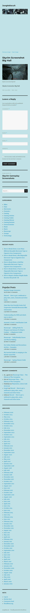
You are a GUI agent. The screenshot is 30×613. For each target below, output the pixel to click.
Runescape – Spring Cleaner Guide (15, 360)
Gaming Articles (9, 215)
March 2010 (7, 561)
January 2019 (8, 463)
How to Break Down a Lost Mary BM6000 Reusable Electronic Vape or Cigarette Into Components (15, 251)
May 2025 (7, 417)
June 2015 (7, 506)
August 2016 (8, 497)
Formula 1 (7, 211)
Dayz (5, 207)
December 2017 (9, 477)
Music (6, 227)
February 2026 (8, 412)
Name (4, 133)
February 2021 (8, 446)
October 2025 (8, 414)
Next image (15, 52)
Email (4, 140)
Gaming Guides (9, 218)
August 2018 (8, 468)
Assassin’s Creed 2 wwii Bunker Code (15, 322)
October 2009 (8, 570)
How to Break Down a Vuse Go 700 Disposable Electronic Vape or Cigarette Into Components (15, 271)
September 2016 (9, 495)
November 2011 (9, 528)
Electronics (7, 209)
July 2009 (7, 575)
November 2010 (9, 546)
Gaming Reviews (9, 222)
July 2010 (7, 552)
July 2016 (7, 499)
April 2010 (7, 559)
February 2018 (8, 472)
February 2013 (8, 517)
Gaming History (9, 220)
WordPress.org (8, 603)
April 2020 (7, 461)
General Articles (9, 224)
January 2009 (8, 584)
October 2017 (8, 481)
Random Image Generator (12, 290)
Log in (6, 597)
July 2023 (7, 428)
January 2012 (8, 523)
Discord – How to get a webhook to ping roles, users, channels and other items (15, 298)
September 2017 (9, 483)
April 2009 (7, 579)
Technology (7, 235)
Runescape (7, 231)
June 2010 (7, 555)
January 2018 (8, 475)
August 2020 (8, 455)
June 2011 (7, 532)
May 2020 (7, 459)
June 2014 (7, 510)
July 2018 (7, 470)
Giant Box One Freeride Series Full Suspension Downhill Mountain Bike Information (15, 307)
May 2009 (7, 577)
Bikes (5, 204)
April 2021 (7, 443)
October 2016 (8, 492)
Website (5, 148)
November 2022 (9, 430)
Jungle (6, 388)
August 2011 (7, 530)
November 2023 (9, 423)
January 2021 (8, 448)
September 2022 (9, 432)
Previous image (6, 52)
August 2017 (8, 486)
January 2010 (8, 566)
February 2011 (8, 539)
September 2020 (9, 452)
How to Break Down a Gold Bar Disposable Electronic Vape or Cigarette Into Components (13, 264)
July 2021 (7, 439)
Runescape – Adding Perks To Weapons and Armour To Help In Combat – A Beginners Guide (14, 330)
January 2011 (8, 541)
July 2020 (7, 457)
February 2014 (8, 512)
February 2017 (8, 490)
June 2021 (7, 441)
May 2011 (7, 535)
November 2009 (9, 568)
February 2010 (8, 564)
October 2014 (8, 508)
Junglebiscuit (8, 5)
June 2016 (7, 501)
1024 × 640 (14, 90)
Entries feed (8, 599)
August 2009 (8, 572)
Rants (6, 229)
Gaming (6, 213)
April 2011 (7, 537)
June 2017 (7, 488)
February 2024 (8, 421)
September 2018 (9, 466)
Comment (6, 109)
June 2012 (7, 519)
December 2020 (9, 450)
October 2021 (8, 434)
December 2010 (9, 544)
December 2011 (8, 526)
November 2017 (9, 479)
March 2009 (8, 581)
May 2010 (7, 557)
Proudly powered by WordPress (18, 610)
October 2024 (8, 419)
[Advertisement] (15, 34)
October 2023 (8, 426)
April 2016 (7, 503)
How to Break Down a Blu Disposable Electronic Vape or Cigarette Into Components (15, 258)
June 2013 (7, 515)
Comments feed (9, 601)
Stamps (6, 233)
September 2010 (9, 550)
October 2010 (8, 548)
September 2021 (9, 437)
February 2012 (8, 521)
